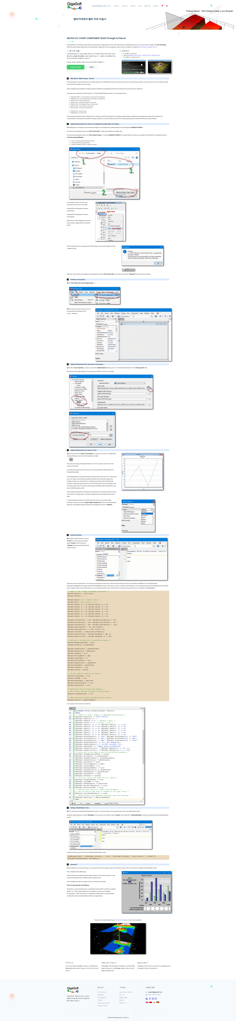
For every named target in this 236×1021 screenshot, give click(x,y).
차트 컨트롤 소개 (102, 997)
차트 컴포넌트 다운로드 (125, 992)
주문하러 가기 (123, 1003)
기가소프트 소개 (102, 992)
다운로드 (155, 6)
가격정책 (100, 1000)
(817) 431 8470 (156, 995)
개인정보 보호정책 (102, 1006)
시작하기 (132, 6)
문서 (139, 6)
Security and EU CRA (104, 1003)
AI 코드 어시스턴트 (76, 67)
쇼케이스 (116, 6)
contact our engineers (121, 920)
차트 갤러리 (101, 995)
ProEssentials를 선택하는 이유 (101, 6)
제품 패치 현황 (123, 997)
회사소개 (124, 6)
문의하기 (121, 1000)
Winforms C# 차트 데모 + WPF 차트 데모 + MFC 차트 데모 (144, 55)
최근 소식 (121, 995)
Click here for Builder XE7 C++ (149, 47)
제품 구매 (147, 6)
